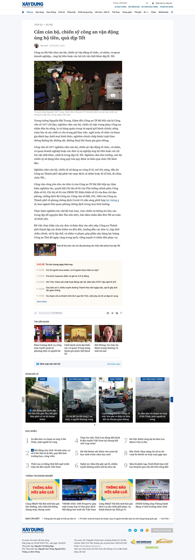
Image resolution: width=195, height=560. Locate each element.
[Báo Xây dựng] (32, 5)
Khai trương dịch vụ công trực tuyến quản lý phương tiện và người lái (48, 348)
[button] (94, 424)
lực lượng (111, 200)
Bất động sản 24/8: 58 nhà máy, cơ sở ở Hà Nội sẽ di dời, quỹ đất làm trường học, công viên (50, 453)
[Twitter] (112, 313)
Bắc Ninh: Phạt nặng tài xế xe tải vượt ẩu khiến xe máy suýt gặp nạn (148, 453)
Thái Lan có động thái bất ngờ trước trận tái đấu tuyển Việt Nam (50, 465)
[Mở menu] (172, 12)
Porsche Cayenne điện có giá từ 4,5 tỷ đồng (67, 276)
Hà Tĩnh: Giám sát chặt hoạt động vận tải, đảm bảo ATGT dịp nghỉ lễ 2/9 (81, 282)
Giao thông (51, 12)
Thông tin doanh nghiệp (39, 476)
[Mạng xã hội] (141, 530)
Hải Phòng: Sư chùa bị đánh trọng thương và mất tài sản (106, 348)
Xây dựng (40, 12)
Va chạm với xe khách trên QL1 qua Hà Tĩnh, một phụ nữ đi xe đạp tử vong (82, 296)
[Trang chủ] (23, 12)
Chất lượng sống (85, 12)
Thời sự (29, 12)
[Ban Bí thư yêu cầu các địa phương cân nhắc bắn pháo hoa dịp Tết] (45, 249)
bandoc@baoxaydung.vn (90, 546)
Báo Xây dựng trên (45, 313)
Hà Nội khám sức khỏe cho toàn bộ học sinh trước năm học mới (99, 453)
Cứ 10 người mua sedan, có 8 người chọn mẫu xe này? (72, 270)
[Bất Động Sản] (141, 542)
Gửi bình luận (113, 364)
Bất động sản (134, 7)
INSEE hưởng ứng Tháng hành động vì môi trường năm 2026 (152, 505)
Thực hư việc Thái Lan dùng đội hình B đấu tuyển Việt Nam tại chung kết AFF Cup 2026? (100, 440)
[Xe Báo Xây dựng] (164, 541)
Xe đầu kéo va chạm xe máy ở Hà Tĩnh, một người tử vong (152, 416)
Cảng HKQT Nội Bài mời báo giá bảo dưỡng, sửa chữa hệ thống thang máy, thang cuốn (42, 506)
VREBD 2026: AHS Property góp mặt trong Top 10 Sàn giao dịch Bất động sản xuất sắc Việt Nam (79, 506)
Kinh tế (62, 12)
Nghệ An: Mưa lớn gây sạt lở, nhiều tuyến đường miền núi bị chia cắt (99, 465)
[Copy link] (121, 313)
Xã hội (49, 25)
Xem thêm (42, 301)
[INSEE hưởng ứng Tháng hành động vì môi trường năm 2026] (152, 489)
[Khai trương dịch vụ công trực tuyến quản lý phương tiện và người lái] (48, 333)
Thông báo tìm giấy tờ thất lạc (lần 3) (60, 519)
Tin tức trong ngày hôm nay (59, 264)
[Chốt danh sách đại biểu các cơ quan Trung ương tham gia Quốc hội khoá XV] (78, 333)
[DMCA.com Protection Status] (152, 547)
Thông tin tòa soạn (162, 530)
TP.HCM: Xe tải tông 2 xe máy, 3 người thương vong (79, 418)
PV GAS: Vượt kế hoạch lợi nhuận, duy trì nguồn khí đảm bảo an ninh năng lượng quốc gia (118, 519)
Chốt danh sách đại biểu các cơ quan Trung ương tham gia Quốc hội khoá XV (77, 349)
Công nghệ (127, 12)
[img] (78, 85)
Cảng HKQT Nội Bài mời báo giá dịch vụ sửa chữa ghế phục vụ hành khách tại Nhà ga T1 (116, 506)
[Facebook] (108, 313)
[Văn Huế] (36, 45)
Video (153, 12)
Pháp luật (71, 12)
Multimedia (163, 12)
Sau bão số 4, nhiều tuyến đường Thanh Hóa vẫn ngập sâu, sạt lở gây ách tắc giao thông (81, 288)
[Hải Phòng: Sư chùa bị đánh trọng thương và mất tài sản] (108, 333)
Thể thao (116, 12)
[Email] (117, 313)
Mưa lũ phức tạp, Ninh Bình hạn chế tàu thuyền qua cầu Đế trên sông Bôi (148, 465)
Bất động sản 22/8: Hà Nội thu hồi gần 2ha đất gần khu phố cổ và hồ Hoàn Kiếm (42, 415)
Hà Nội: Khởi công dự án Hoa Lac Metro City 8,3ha (147, 440)
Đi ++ (146, 12)
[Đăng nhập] (153, 3)
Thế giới (137, 12)
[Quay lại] (35, 313)
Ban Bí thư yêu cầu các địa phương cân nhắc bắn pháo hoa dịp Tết (88, 245)
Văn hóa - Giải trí (102, 12)
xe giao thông (120, 7)
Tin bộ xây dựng (166, 7)
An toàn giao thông (149, 7)
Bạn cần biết (33, 519)
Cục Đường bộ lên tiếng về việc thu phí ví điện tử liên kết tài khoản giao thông (116, 416)
